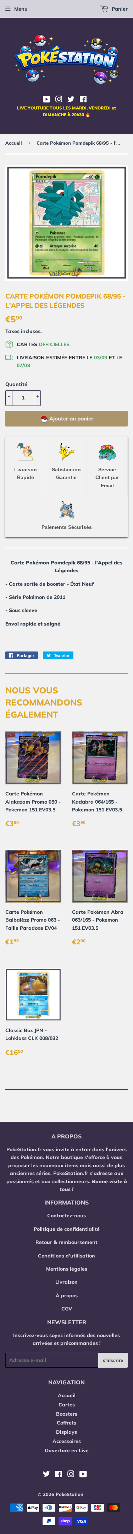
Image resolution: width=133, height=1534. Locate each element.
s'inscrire (113, 1360)
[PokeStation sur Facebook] (83, 100)
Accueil (13, 143)
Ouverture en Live (67, 1450)
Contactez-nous (66, 1215)
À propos (67, 1295)
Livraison (66, 1282)
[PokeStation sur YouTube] (46, 100)
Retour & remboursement (66, 1242)
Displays (66, 1432)
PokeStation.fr (23, 1149)
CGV (66, 1308)
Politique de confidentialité (67, 1229)
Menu (21, 9)
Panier (119, 9)
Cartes (67, 1404)
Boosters (66, 1414)
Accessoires (66, 1441)
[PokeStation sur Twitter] (70, 100)
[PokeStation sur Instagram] (58, 100)
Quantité (16, 384)
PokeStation (69, 1494)
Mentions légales (66, 1269)
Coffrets (66, 1423)
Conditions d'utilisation (66, 1256)
